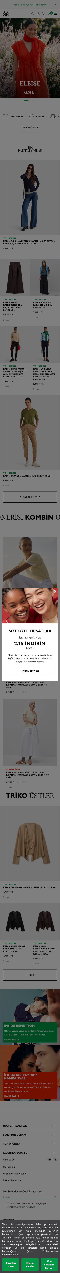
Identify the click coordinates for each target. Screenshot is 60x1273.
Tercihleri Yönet (11, 1264)
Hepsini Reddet (30, 1264)
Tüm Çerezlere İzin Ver (49, 1264)
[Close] (55, 591)
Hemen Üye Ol (29, 671)
